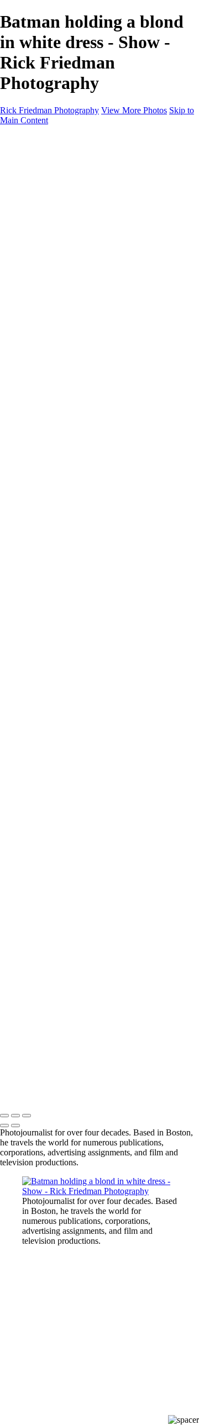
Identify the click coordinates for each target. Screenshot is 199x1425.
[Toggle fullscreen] (15, 1115)
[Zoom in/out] (26, 1115)
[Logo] (54, 139)
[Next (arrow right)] (15, 1125)
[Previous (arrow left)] (4, 1125)
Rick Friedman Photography (49, 110)
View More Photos (134, 110)
